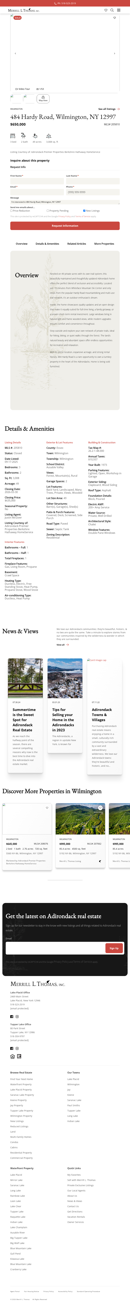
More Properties (104, 243)
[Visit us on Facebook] (11, 1016)
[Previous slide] (15, 53)
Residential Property (21, 1152)
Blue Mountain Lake (20, 1248)
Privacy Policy (64, 216)
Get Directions (74, 1211)
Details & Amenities (47, 243)
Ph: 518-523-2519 (67, 3)
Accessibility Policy (65, 1291)
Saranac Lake (74, 1100)
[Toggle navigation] (118, 10)
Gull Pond (15, 1253)
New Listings (93, 210)
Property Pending (58, 210)
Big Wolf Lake (17, 1243)
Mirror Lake (16, 1180)
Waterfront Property (21, 1084)
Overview (21, 243)
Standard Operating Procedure (88, 1291)
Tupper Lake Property (21, 1110)
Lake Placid (73, 1079)
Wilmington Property (21, 1115)
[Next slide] (115, 53)
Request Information (65, 225)
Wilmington (73, 1084)
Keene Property (18, 1100)
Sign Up (114, 948)
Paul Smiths (73, 1105)
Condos (14, 1142)
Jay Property (16, 1105)
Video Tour (24, 88)
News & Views (74, 1201)
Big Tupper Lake (18, 1237)
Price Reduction (21, 210)
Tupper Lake (74, 1110)
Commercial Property (21, 1157)
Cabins (14, 1147)
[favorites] (106, 9)
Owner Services (75, 1222)
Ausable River (17, 1232)
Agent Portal (15, 1291)
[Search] (112, 10)
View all (61, 644)
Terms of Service (82, 216)
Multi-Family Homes (20, 1136)
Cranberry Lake (18, 1269)
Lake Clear (15, 1206)
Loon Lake (15, 1201)
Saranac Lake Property (22, 1094)
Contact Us (73, 1206)
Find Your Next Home (21, 1079)
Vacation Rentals (76, 1216)
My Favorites (74, 1174)
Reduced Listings (19, 1126)
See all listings (106, 108)
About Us (72, 1195)
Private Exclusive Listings (80, 1185)
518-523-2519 (17, 1004)
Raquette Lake (17, 1216)
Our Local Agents (76, 1190)
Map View (43, 100)
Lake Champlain (18, 1227)
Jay (68, 1089)
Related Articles (76, 243)
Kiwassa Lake (17, 1258)
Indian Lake (73, 1121)
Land (13, 1131)
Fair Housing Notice (31, 1291)
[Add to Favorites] (115, 18)
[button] (16, 98)
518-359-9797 (17, 1036)
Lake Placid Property (21, 1089)
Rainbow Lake (17, 1195)
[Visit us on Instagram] (17, 1016)
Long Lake (72, 1115)
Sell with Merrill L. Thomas (81, 1180)
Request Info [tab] (18, 167)
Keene (70, 1094)
